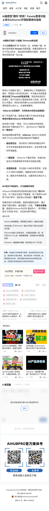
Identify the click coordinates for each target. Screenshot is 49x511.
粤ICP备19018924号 (24, 493)
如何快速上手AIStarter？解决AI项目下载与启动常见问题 (36, 348)
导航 (26, 8)
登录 (24, 408)
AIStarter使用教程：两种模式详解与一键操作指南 (23, 221)
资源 (32, 8)
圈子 (38, 8)
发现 (11, 8)
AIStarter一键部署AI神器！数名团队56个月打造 (23, 242)
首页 (5, 8)
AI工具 (18, 8)
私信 (43, 33)
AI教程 (6, 25)
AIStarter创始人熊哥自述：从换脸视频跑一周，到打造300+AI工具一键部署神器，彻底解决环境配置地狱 (24, 235)
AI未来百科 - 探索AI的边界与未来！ (31, 490)
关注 (35, 33)
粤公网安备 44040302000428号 (26, 497)
